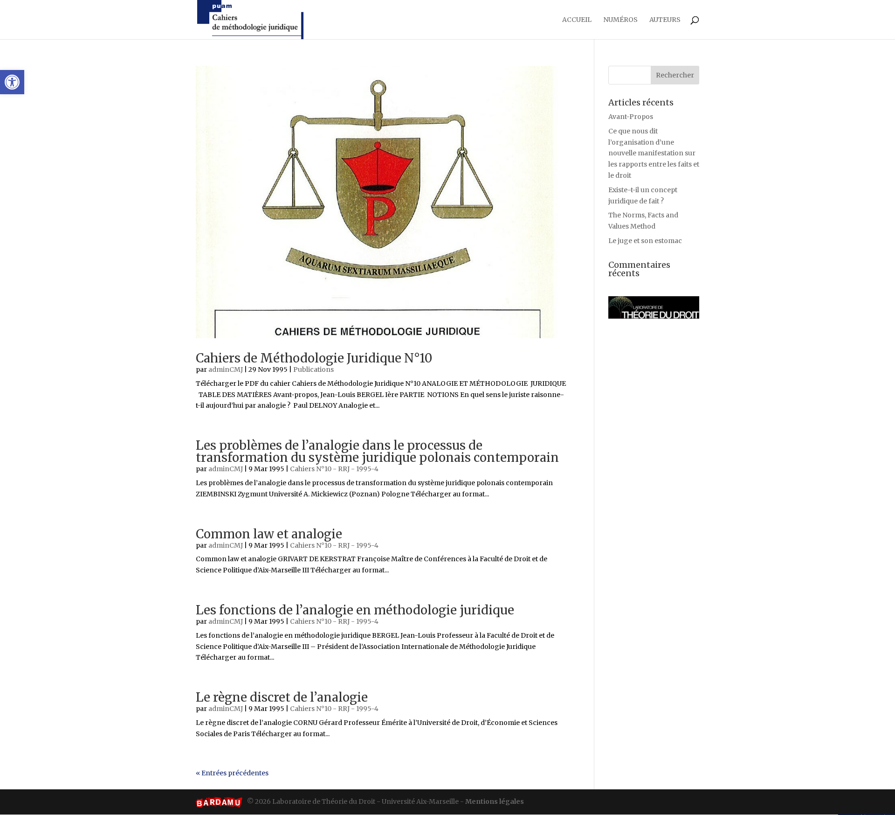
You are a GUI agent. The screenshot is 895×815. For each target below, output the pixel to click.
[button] (12, 82)
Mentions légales (494, 801)
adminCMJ (225, 369)
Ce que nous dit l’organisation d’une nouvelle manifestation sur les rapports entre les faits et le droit (653, 153)
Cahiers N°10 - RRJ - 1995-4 (334, 469)
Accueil (577, 20)
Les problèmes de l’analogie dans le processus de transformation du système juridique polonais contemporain (377, 451)
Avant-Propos (630, 116)
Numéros (620, 20)
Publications (313, 369)
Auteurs (665, 20)
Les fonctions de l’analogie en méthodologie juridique (355, 610)
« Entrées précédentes (232, 773)
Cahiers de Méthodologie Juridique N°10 (314, 358)
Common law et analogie (269, 534)
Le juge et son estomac (645, 241)
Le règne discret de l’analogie (282, 697)
